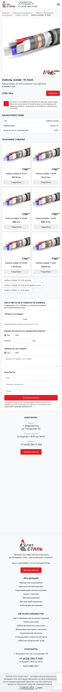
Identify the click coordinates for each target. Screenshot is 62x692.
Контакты (9, 372)
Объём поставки (13, 314)
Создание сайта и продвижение (26, 688)
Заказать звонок (31, 452)
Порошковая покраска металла (31, 637)
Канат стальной (31, 594)
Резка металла (31, 622)
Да (8, 335)
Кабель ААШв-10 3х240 (16, 263)
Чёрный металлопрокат (31, 582)
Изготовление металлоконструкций (31, 618)
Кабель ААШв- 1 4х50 (46, 263)
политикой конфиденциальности (18, 407)
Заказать (53, 93)
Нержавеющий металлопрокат (31, 590)
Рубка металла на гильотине (31, 625)
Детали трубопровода (31, 601)
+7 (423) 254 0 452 (27, 6)
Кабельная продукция (31, 605)
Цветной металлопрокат (31, 586)
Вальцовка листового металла (31, 629)
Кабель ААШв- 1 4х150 (45, 218)
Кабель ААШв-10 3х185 (16, 218)
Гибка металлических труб (31, 640)
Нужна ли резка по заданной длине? (24, 331)
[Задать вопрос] (59, 675)
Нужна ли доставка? (15, 349)
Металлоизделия (31, 598)
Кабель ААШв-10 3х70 (16, 173)
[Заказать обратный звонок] (59, 681)
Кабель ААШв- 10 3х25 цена (16, 290)
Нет (17, 335)
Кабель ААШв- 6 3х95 (46, 173)
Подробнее (16, 182)
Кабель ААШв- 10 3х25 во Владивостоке (22, 285)
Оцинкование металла (31, 633)
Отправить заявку (31, 398)
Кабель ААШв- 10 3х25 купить (17, 280)
